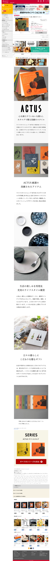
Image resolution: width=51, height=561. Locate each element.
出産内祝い (28, 4)
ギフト (25, 4)
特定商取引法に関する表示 (5, 44)
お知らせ (3, 35)
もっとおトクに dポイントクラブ (6, 50)
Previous (14, 522)
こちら (23, 558)
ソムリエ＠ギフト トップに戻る (44, 35)
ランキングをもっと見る (45, 516)
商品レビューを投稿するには (44, 39)
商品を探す (15, 551)
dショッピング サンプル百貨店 (6, 47)
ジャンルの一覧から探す (5, 23)
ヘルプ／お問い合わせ (34, 551)
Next (47, 522)
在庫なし (15, 513)
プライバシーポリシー (42, 552)
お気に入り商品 (16, 552)
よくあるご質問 (33, 553)
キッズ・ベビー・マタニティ (20, 4)
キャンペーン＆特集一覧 (5, 17)
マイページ (23, 553)
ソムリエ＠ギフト (16, 487)
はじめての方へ (4, 38)
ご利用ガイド (4, 32)
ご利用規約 (3, 41)
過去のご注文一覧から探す (5, 26)
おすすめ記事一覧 (24, 551)
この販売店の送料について (43, 20)
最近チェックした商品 (17, 553)
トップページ (14, 4)
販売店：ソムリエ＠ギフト (43, 19)
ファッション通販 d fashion (5, 52)
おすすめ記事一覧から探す (5, 29)
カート (23, 552)
